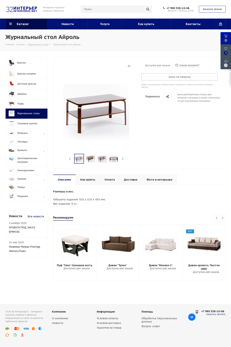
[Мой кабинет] (220, 24)
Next (122, 158)
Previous (70, 158)
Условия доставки (109, 323)
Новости (57, 323)
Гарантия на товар (109, 327)
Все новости (36, 216)
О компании (60, 318)
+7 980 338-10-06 (177, 8)
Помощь (147, 311)
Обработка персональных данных (159, 320)
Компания (59, 311)
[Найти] (147, 9)
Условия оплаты (107, 318)
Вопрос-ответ (150, 326)
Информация (106, 311)
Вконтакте (191, 317)
